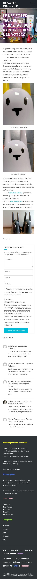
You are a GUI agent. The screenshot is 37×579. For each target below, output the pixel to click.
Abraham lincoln (14, 381)
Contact (20, 553)
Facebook (25, 566)
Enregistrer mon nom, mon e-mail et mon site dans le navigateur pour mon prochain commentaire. (18, 292)
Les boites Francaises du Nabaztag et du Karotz (19, 383)
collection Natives (15, 193)
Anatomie (7, 239)
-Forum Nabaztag (8, 507)
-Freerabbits (6, 512)
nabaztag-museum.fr (10, 4)
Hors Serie (6, 536)
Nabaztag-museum (15, 401)
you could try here (15, 364)
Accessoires (6, 525)
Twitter (15, 566)
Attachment (8, 299)
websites (11, 346)
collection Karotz (16, 201)
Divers (4, 532)
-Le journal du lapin (8, 514)
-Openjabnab (6, 509)
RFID (4, 539)
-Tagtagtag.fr (6, 504)
